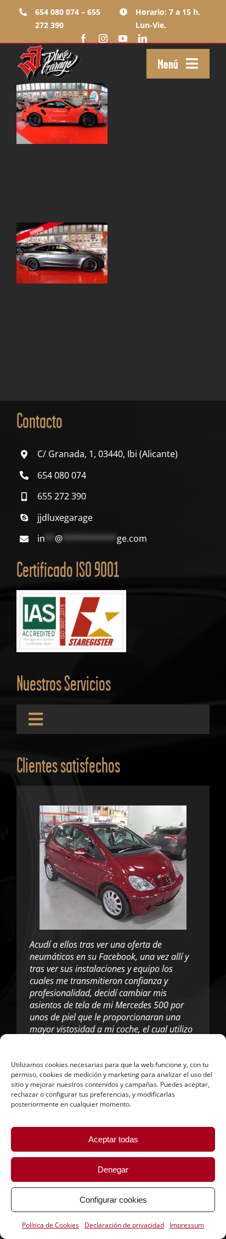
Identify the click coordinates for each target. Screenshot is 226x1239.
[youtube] (122, 38)
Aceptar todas (113, 1139)
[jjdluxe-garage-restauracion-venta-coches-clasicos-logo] (49, 48)
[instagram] (103, 38)
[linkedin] (142, 38)
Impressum (187, 1225)
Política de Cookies (50, 1225)
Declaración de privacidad (124, 1225)
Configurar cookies (113, 1199)
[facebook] (83, 38)
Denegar (113, 1169)
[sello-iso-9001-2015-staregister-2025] (71, 594)
